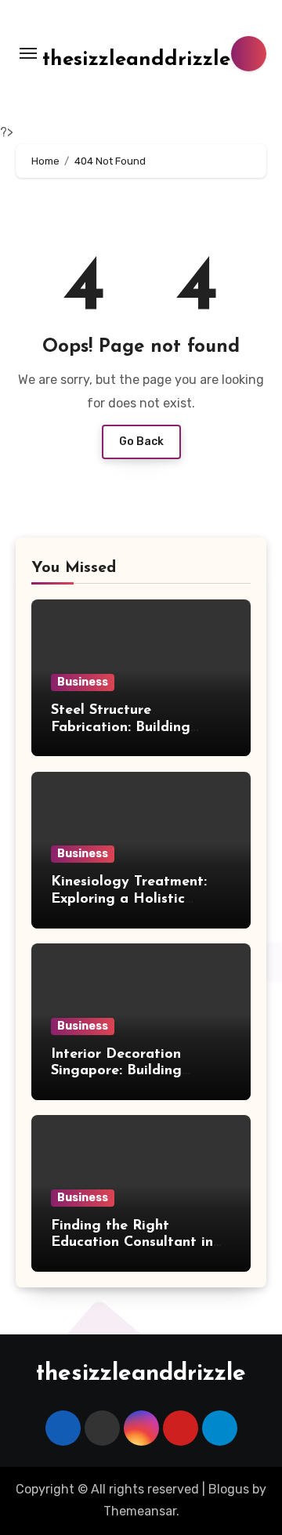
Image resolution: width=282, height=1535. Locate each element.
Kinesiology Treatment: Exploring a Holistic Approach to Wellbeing (129, 899)
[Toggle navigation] (28, 53)
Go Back (141, 441)
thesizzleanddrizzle (136, 60)
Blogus (228, 1489)
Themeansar (139, 1511)
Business (82, 682)
